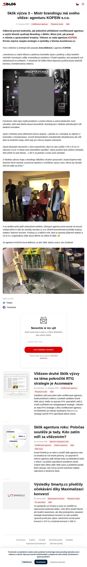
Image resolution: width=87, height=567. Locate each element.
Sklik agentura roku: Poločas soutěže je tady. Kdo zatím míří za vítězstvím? (59, 432)
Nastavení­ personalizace (36, 544)
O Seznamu (20, 540)
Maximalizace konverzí (56, 499)
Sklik (67, 24)
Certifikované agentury (39, 24)
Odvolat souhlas (56, 544)
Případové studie (57, 24)
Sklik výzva (39, 449)
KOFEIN (72, 37)
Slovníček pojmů (55, 540)
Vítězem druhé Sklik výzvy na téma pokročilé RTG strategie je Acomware (56, 378)
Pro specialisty (40, 502)
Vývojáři (42, 540)
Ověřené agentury (60, 445)
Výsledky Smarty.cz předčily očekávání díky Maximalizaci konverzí (58, 489)
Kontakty (69, 540)
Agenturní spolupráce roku (59, 441)
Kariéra (32, 540)
